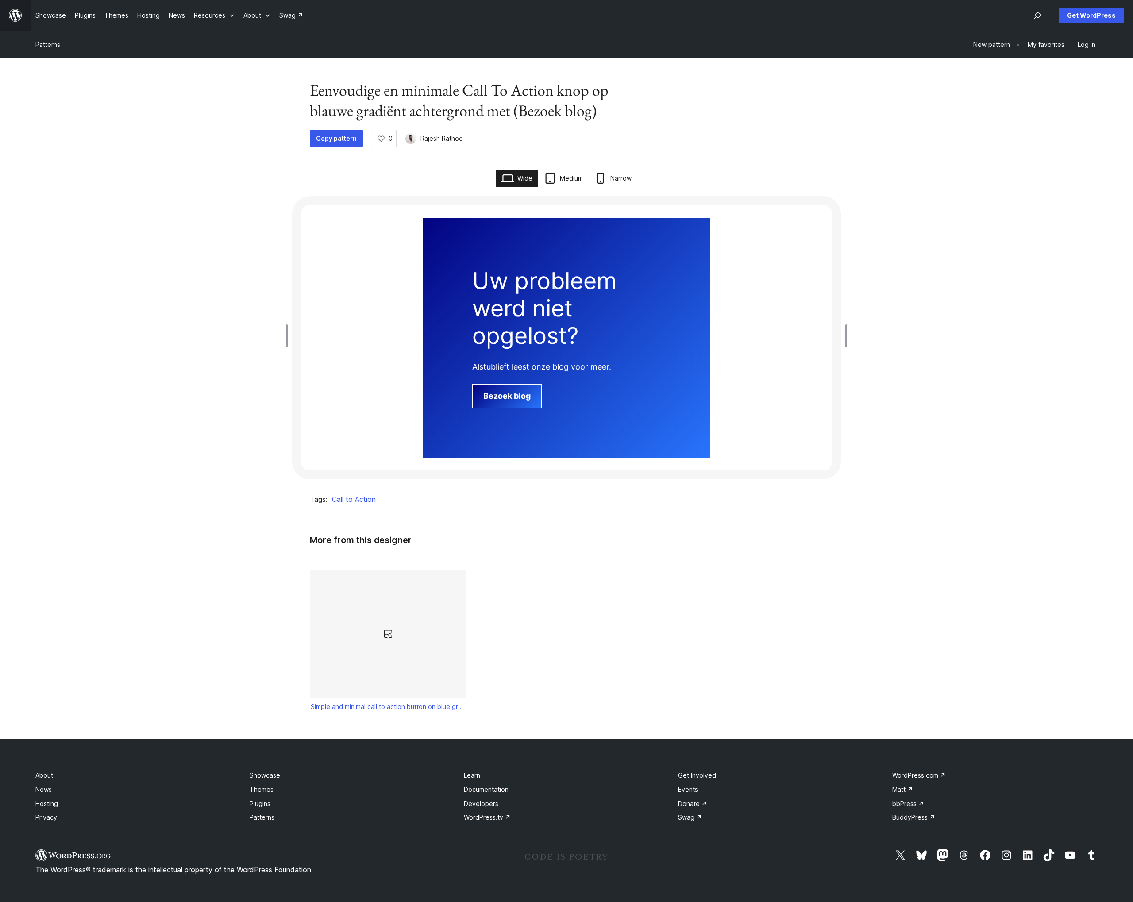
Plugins (260, 803)
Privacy (46, 817)
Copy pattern (336, 138)
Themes (262, 789)
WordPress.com (919, 775)
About (44, 775)
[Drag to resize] (289, 335)
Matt (902, 789)
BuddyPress (913, 817)
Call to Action (354, 499)
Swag (690, 817)
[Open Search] (1037, 15)
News (43, 789)
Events (688, 789)
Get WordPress (1091, 15)
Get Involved (697, 775)
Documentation (486, 789)
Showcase (265, 775)
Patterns (47, 44)
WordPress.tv (487, 817)
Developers (481, 803)
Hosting (46, 803)
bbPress (908, 803)
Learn (472, 775)
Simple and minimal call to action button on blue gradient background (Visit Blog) (388, 706)
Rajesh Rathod (441, 138)
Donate (692, 803)
